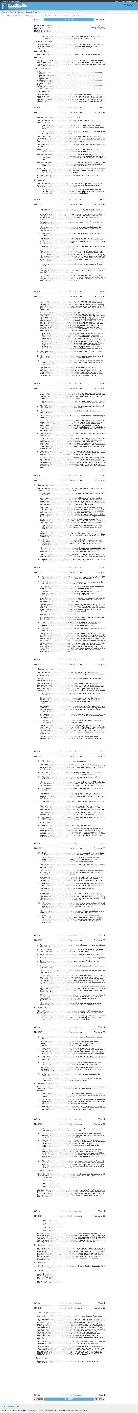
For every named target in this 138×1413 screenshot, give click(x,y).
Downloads (129, 1)
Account (117, 1)
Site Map (4, 1406)
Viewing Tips (12, 1406)
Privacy (19, 1406)
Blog (135, 1)
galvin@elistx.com (53, 1282)
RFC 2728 (99, 20)
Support (29, 12)
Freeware (5, 12)
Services (21, 12)
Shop (123, 1)
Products (13, 12)
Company (36, 12)
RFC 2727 (38, 112)
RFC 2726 (39, 20)
